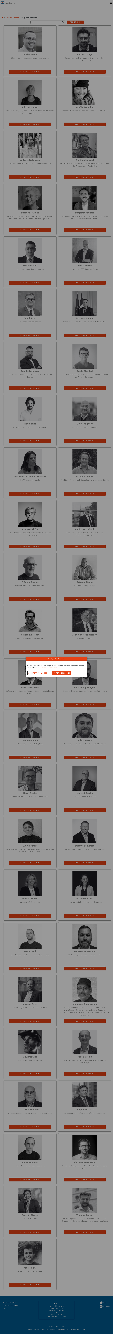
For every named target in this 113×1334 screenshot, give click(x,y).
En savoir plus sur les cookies (51, 668)
